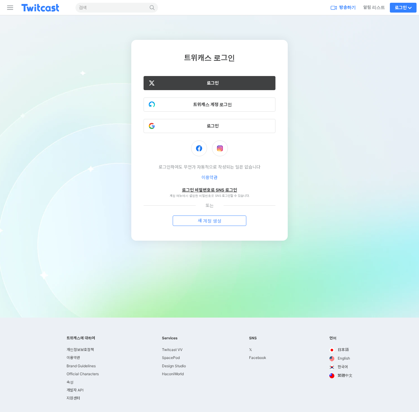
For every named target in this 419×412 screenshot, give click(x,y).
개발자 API (75, 390)
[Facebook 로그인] (199, 148)
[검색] (152, 8)
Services (170, 338)
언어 (332, 338)
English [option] (343, 358)
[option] (340, 350)
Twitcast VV (172, 349)
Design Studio (174, 366)
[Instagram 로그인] (220, 148)
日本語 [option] (343, 349)
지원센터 (73, 398)
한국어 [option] (342, 366)
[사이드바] (9, 7)
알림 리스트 (374, 7)
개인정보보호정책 (80, 349)
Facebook (257, 357)
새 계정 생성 (209, 220)
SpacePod (171, 357)
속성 (70, 382)
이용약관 (209, 177)
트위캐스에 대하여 (81, 338)
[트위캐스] (45, 7)
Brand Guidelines (81, 366)
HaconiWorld (173, 374)
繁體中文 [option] (344, 375)
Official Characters (83, 374)
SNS (253, 338)
